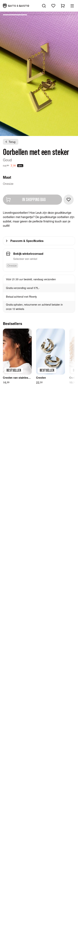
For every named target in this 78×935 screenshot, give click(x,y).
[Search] (44, 5)
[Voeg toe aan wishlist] (68, 200)
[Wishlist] (53, 5)
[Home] (16, 6)
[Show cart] (62, 5)
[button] (72, 5)
